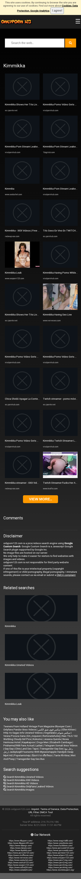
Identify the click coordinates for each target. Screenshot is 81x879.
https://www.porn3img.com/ (60, 865)
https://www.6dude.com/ (21, 848)
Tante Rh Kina (61, 755)
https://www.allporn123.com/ (60, 855)
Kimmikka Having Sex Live (57, 314)
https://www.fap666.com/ (21, 850)
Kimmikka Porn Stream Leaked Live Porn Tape (31, 146)
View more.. (40, 499)
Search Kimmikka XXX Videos (22, 780)
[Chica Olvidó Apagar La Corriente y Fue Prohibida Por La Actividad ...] (22, 393)
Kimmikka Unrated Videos (19, 665)
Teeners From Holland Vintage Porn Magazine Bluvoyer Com (36, 726)
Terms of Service (49, 809)
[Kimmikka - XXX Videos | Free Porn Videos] (22, 225)
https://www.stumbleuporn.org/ (60, 870)
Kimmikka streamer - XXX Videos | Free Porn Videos (33, 482)
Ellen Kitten (68, 729)
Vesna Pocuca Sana (14, 736)
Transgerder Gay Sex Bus (30, 759)
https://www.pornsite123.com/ (20, 853)
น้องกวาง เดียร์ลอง (42, 755)
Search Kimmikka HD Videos (22, 783)
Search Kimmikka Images (20, 789)
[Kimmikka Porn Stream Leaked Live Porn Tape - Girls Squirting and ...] (60, 141)
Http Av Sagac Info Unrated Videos (22, 732)
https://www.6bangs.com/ (20, 845)
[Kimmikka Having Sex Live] (60, 309)
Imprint (35, 809)
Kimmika (9, 188)
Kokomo (37, 739)
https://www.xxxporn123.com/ (21, 865)
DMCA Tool (46, 812)
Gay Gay (9, 748)
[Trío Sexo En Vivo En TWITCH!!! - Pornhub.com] (60, 225)
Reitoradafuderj (51, 736)
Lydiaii (39, 745)
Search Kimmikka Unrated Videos (25, 777)
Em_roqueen (34, 736)
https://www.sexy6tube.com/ (60, 843)
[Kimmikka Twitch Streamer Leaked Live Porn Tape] (60, 435)
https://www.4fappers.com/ (21, 841)
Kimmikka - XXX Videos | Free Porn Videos (28, 230)
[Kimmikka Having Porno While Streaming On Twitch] (60, 266)
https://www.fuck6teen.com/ (60, 845)
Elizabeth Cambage (61, 742)
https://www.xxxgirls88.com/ (60, 841)
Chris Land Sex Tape (26, 748)
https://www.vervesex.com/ (21, 858)
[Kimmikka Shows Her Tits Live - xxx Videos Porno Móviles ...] (22, 98)
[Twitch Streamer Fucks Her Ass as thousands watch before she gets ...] (60, 477)
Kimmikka (10, 626)
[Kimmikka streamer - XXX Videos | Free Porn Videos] (22, 477)
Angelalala (50, 732)
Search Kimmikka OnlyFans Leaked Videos (29, 786)
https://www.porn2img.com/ (60, 862)
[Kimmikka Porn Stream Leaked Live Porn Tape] (22, 141)
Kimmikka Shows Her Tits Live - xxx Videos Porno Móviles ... (38, 104)
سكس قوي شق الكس (49, 729)
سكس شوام (63, 732)
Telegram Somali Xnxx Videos (60, 745)
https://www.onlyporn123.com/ (60, 858)
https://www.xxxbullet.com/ (21, 860)
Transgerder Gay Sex (51, 748)
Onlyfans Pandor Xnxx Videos (19, 729)
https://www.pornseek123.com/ (60, 848)
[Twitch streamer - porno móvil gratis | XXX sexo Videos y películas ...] (60, 393)
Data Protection (69, 809)
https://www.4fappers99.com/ (21, 843)
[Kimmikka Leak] (22, 266)
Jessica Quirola (52, 739)
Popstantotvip (22, 755)
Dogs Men (42, 742)
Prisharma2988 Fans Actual (18, 745)
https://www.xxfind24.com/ (20, 867)
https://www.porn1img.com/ (60, 860)
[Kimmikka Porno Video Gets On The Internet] (22, 351)
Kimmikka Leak (13, 272)
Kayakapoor (28, 742)
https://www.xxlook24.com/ (20, 870)
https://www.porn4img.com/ (60, 867)
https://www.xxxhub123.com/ (21, 862)
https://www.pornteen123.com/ (60, 853)
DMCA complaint (66, 575)
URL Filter (33, 812)
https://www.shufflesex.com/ (21, 855)
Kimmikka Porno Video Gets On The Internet (29, 356)
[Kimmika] (22, 182)
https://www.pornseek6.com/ (60, 850)
